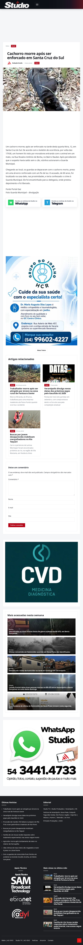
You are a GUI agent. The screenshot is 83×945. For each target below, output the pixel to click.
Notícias (35, 940)
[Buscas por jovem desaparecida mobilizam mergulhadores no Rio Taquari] (24, 419)
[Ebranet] (21, 900)
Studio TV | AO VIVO (23, 940)
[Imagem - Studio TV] (41, 752)
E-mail (10, 508)
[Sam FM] (21, 883)
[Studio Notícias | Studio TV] (17, 4)
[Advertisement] (41, 24)
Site (9, 516)
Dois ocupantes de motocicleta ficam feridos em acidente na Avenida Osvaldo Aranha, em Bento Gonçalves (20, 856)
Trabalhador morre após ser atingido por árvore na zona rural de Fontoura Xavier (24, 391)
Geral (13, 46)
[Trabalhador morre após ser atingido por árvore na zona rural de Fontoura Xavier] (24, 373)
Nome (10, 499)
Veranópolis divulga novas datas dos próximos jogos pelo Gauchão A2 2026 (57, 391)
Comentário (13, 479)
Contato (50, 940)
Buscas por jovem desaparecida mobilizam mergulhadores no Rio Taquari (22, 438)
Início (7, 46)
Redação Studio (17, 63)
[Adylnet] (21, 914)
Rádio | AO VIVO (7, 940)
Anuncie (43, 940)
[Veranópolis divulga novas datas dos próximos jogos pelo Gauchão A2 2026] (59, 373)
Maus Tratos (41, 350)
